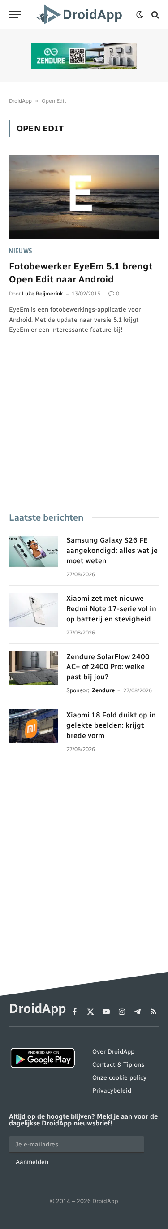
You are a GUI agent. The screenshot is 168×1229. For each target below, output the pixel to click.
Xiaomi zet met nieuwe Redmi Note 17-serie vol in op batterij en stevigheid (111, 608)
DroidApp (20, 101)
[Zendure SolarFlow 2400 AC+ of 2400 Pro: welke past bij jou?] (33, 668)
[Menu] (15, 14)
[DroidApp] (80, 14)
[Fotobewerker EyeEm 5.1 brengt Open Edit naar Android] (84, 197)
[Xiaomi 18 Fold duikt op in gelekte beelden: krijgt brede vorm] (33, 726)
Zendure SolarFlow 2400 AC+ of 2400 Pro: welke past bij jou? (108, 667)
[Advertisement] (84, 436)
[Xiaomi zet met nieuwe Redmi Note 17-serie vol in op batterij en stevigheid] (33, 610)
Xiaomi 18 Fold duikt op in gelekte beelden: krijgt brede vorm (111, 725)
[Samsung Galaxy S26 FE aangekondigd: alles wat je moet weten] (33, 551)
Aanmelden (32, 1162)
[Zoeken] (154, 14)
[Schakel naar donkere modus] (140, 15)
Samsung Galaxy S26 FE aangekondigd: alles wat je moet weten (112, 550)
